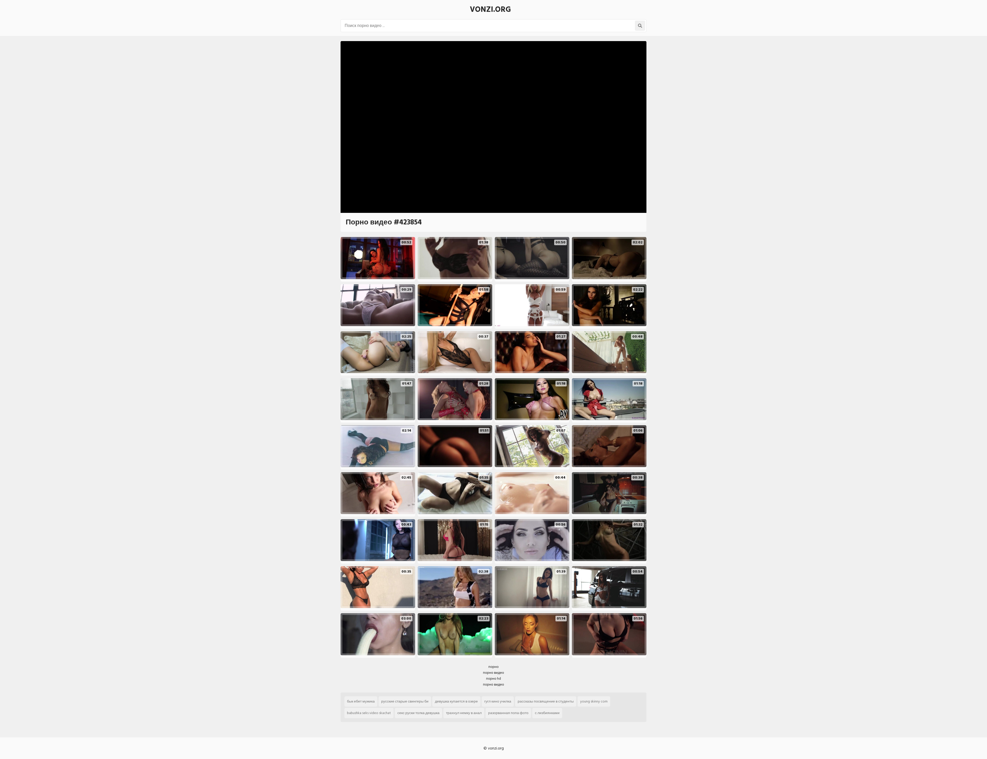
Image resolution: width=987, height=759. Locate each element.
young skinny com (594, 701)
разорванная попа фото (508, 713)
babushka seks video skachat (369, 713)
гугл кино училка (497, 701)
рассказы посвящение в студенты (546, 701)
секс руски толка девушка (418, 713)
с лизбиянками (547, 713)
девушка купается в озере (456, 701)
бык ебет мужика (361, 701)
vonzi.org (490, 9)
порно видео (493, 673)
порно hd (493, 678)
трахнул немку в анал (464, 713)
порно (493, 667)
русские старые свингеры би (404, 701)
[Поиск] (640, 26)
